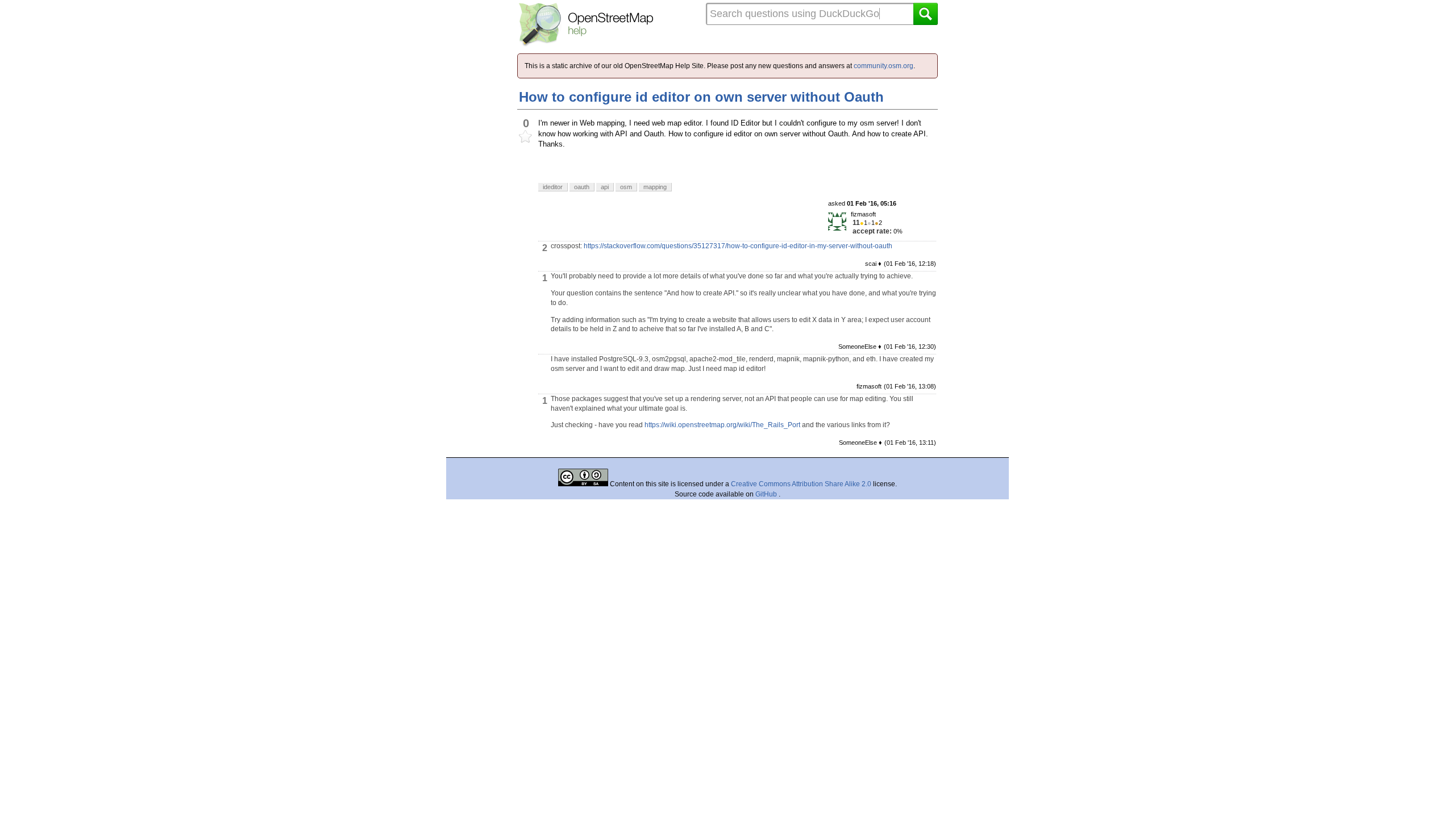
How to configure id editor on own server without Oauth (701, 97)
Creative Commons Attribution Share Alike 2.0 (801, 484)
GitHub (767, 494)
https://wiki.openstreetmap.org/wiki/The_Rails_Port (722, 425)
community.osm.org (883, 66)
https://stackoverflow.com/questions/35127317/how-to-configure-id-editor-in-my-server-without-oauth (738, 246)
